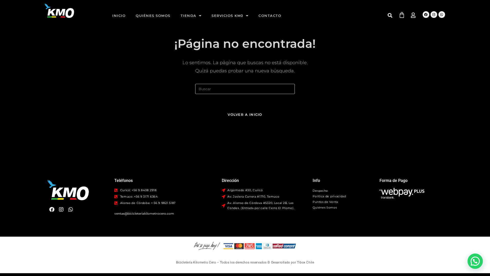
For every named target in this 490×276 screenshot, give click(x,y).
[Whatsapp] (441, 14)
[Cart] (402, 15)
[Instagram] (434, 14)
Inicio (119, 16)
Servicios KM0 (227, 16)
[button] (390, 15)
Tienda (189, 16)
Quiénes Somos (153, 16)
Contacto (270, 16)
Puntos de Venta (325, 202)
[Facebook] (426, 14)
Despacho (320, 190)
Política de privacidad (329, 196)
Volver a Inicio (245, 114)
